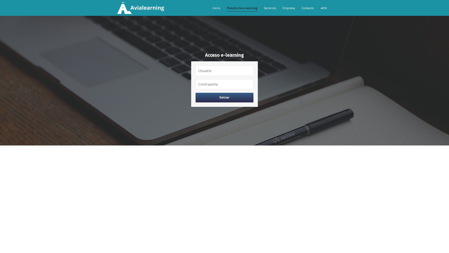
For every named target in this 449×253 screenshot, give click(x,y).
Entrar (224, 97)
